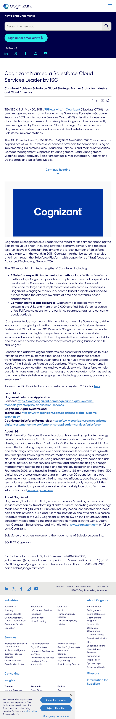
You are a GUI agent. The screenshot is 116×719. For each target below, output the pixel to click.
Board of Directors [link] (96, 614)
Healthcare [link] (36, 606)
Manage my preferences (56, 716)
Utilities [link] (61, 624)
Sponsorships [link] (94, 663)
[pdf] (92, 100)
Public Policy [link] (93, 659)
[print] (107, 100)
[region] (37, 705)
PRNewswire (53, 109)
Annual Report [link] (94, 606)
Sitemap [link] (59, 586)
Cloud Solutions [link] (13, 660)
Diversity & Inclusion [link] (97, 638)
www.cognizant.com (84, 524)
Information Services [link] (41, 610)
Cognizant (73, 109)
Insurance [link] (36, 614)
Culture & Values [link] (95, 634)
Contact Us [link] (93, 624)
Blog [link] (60, 690)
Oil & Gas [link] (62, 606)
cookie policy (30, 711)
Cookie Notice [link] (101, 586)
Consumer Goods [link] (14, 624)
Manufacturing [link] (38, 621)
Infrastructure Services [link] (42, 657)
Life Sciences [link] (37, 617)
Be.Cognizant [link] (94, 610)
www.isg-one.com (40, 490)
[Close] (71, 695)
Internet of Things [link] (67, 643)
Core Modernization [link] (15, 664)
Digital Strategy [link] (39, 647)
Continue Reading (58, 169)
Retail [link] (60, 610)
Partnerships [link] (93, 656)
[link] (7, 589)
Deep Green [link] (37, 690)
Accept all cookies (56, 700)
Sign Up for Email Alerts (24, 37)
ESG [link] (89, 642)
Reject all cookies (56, 708)
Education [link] (10, 628)
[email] (102, 100)
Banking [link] (9, 610)
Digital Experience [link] (40, 643)
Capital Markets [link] (13, 614)
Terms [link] (70, 586)
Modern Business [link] (13, 690)
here (97, 386)
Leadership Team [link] (96, 645)
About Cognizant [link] (99, 600)
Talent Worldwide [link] (96, 667)
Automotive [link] (10, 606)
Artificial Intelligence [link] (15, 650)
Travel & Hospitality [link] (67, 620)
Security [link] (62, 654)
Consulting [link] (12, 673)
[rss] (97, 100)
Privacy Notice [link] (83, 586)
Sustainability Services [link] (69, 664)
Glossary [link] (93, 673)
